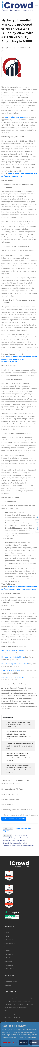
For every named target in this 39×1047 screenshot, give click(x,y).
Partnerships (9, 954)
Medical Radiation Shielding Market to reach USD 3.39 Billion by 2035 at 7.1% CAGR (19, 746)
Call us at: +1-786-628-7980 (12, 1017)
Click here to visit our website (14, 819)
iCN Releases (9, 965)
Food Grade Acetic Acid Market (13, 650)
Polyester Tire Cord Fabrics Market (14, 677)
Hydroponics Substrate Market (13, 657)
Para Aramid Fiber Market (10, 670)
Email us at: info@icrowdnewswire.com (16, 1014)
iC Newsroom (9, 939)
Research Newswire (22, 828)
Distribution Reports (11, 947)
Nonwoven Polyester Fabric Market (14, 664)
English (6, 831)
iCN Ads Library (9, 968)
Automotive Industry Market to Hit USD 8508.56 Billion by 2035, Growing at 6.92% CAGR (19, 724)
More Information (10, 1042)
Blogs (7, 936)
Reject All (24, 1042)
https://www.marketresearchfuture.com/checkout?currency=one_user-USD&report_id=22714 (19, 359)
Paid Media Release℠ (11, 981)
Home (7, 932)
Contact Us (8, 961)
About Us (8, 958)
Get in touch (8, 1010)
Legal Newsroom (10, 943)
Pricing (7, 950)
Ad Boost (8, 985)
